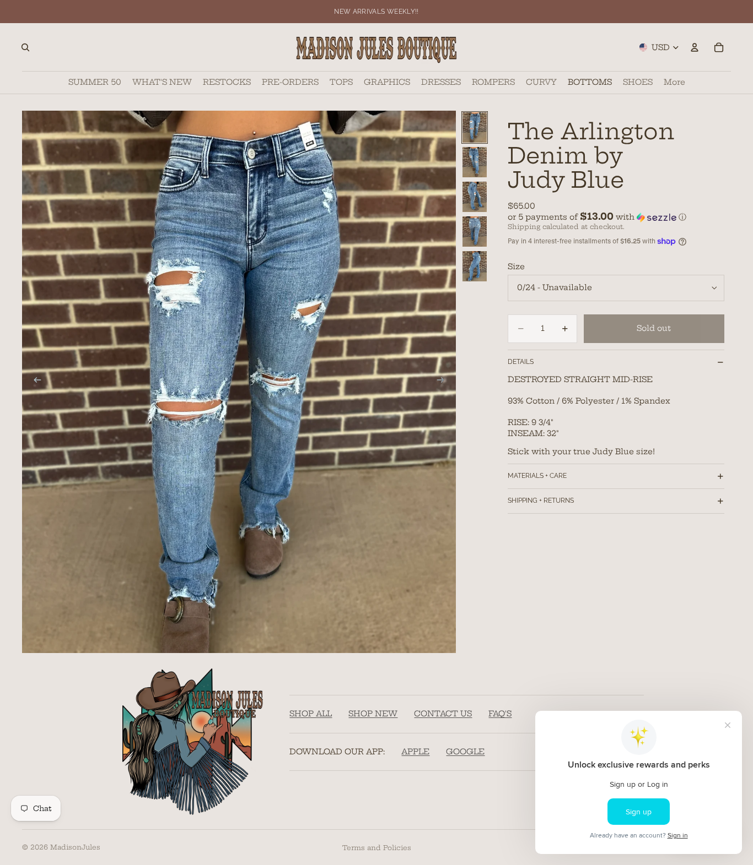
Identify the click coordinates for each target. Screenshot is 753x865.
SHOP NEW (372, 714)
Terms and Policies (376, 848)
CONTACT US (443, 714)
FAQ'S (500, 714)
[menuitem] (674, 82)
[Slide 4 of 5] (474, 231)
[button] (616, 216)
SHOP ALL (310, 714)
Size (516, 266)
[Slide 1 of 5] (474, 127)
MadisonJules (75, 847)
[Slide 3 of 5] (474, 197)
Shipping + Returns (541, 500)
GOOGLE (465, 752)
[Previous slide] (34, 381)
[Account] (694, 47)
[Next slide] (444, 381)
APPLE (415, 752)
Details (521, 362)
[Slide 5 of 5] (474, 266)
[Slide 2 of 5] (474, 162)
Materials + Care (537, 476)
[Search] (25, 47)
